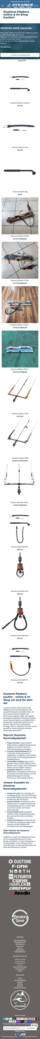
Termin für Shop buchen (20, 967)
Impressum (20, 982)
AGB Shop (20, 984)
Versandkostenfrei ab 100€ (20, 2)
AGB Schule (20, 986)
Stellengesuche (20, 950)
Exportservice (20, 946)
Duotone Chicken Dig (20, 192)
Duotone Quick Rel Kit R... (20, 591)
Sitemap (20, 970)
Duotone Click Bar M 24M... (20, 236)
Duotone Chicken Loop (20, 147)
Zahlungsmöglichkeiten (20, 940)
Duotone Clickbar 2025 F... (20, 369)
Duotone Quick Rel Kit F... (20, 547)
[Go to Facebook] (16, 1035)
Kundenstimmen (20, 969)
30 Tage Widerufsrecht (20, 987)
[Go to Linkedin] (24, 1035)
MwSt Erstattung (20, 944)
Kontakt (20, 978)
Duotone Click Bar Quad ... (20, 502)
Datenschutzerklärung (20, 980)
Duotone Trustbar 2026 (20, 458)
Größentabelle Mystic (20, 951)
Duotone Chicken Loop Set (20, 103)
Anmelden (31, 1028)
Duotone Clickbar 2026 (20, 414)
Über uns (20, 948)
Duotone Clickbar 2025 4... (20, 325)
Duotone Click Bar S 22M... (20, 280)
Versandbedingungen (20, 942)
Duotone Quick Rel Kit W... (20, 636)
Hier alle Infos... (5, 47)
